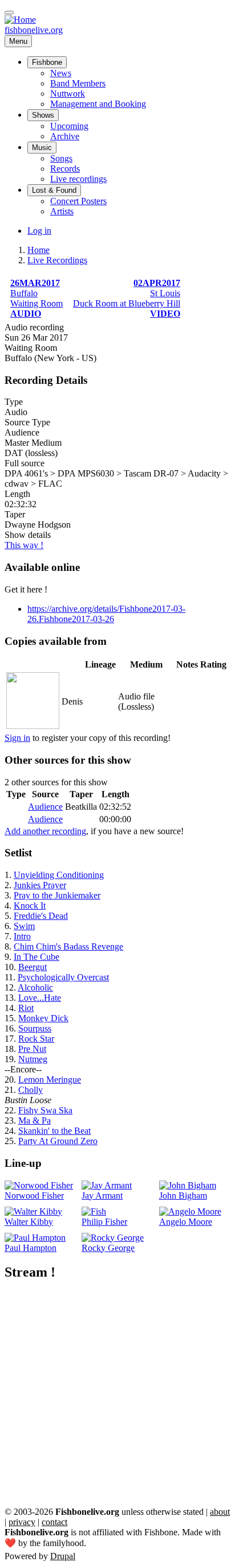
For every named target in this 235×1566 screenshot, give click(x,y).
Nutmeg (32, 1059)
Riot (26, 1008)
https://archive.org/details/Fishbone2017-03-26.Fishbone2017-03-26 (106, 614)
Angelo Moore (185, 1222)
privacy (22, 1522)
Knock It (30, 905)
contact (54, 1522)
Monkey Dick (43, 1018)
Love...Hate (39, 997)
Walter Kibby (29, 1222)
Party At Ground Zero (58, 1141)
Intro (22, 936)
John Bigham (183, 1195)
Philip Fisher (104, 1222)
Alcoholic (35, 987)
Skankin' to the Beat (54, 1131)
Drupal (62, 1556)
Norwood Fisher (34, 1195)
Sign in (17, 738)
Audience (45, 806)
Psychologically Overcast (63, 977)
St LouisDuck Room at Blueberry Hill (126, 298)
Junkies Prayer (40, 885)
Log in (39, 230)
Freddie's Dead (41, 916)
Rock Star (36, 1038)
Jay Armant (102, 1195)
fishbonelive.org (34, 30)
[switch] (9, 12)
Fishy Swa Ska (45, 1110)
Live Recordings (57, 260)
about (220, 1512)
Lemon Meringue (49, 1079)
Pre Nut (32, 1049)
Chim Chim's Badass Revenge (68, 946)
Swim (24, 926)
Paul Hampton (30, 1248)
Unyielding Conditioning (59, 875)
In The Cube (36, 957)
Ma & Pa (34, 1120)
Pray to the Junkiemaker (57, 895)
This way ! (24, 545)
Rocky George (108, 1248)
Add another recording (45, 831)
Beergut (32, 967)
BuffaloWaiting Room (36, 298)
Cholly (30, 1090)
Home (38, 250)
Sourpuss (34, 1028)
